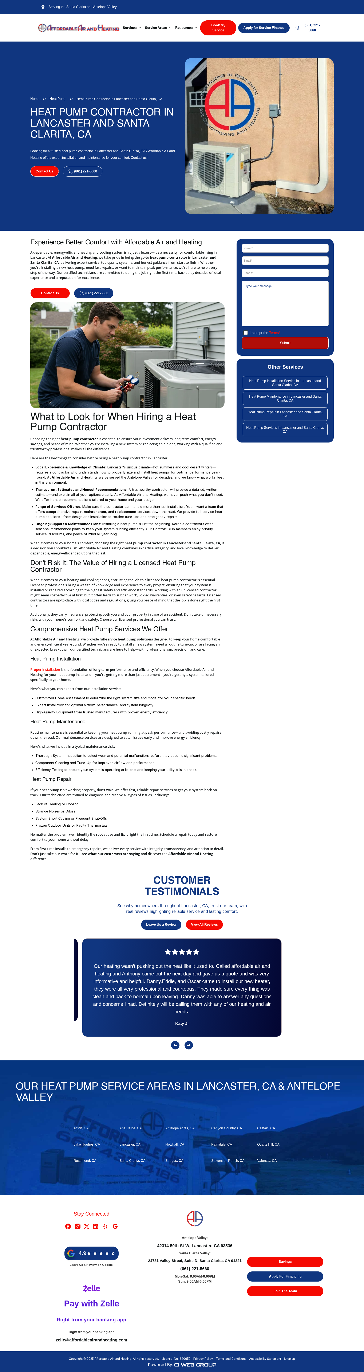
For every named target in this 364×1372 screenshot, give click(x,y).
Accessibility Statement (265, 1358)
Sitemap (289, 1358)
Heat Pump (58, 99)
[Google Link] (115, 1226)
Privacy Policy (203, 1358)
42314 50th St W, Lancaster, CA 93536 (194, 1245)
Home (34, 99)
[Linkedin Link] (95, 1226)
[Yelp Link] (105, 1226)
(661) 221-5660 (194, 1268)
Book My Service (218, 27)
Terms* (274, 333)
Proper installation (45, 669)
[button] (132, 27)
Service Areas (156, 28)
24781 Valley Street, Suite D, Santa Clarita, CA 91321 (195, 1261)
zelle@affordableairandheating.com (91, 1340)
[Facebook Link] (68, 1226)
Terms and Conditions (231, 1358)
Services (130, 28)
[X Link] (86, 1226)
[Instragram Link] (77, 1226)
